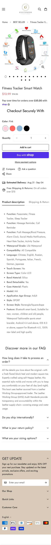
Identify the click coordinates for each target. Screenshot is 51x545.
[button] (45, 9)
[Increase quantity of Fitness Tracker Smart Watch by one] (45, 138)
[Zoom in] (43, 67)
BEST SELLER (19, 22)
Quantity (6, 138)
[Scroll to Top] (46, 530)
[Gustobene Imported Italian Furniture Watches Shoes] (25, 9)
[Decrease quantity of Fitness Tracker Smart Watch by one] (16, 138)
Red (12, 128)
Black (26, 128)
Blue (19, 128)
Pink (5, 128)
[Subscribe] (46, 482)
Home (5, 22)
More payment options (25, 162)
